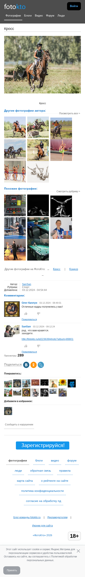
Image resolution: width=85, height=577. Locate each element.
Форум (50, 15)
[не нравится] (38, 313)
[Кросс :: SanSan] (15, 137)
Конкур (73, 269)
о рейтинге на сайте (54, 480)
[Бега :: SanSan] (15, 160)
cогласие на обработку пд (43, 501)
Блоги (28, 15)
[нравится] (26, 313)
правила (65, 470)
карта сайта (25, 480)
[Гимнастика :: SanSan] (61, 160)
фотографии (17, 460)
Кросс (56, 269)
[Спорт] (38, 215)
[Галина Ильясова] (17, 394)
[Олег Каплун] (26, 396)
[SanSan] (12, 336)
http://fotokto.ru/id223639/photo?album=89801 (47, 339)
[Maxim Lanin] (35, 384)
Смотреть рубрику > (68, 191)
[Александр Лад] (17, 386)
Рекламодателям (57, 517)
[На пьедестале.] (61, 238)
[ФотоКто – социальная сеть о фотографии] (15, 6)
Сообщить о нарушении (19, 424)
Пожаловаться (29, 319)
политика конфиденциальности (42, 490)
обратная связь (40, 470)
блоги (39, 460)
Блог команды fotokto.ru (27, 517)
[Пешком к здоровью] (15, 215)
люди (18, 470)
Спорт (26, 287)
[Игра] (38, 238)
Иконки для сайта (42, 525)
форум (72, 460)
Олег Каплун (29, 302)
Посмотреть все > (69, 113)
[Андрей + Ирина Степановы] (44, 384)
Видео (39, 15)
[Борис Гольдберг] (35, 395)
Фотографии (13, 15)
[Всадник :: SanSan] (61, 138)
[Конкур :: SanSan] (38, 160)
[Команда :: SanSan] (15, 182)
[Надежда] (63, 384)
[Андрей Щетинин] (54, 393)
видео (55, 460)
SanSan (26, 284)
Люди (61, 15)
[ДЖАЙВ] (15, 260)
